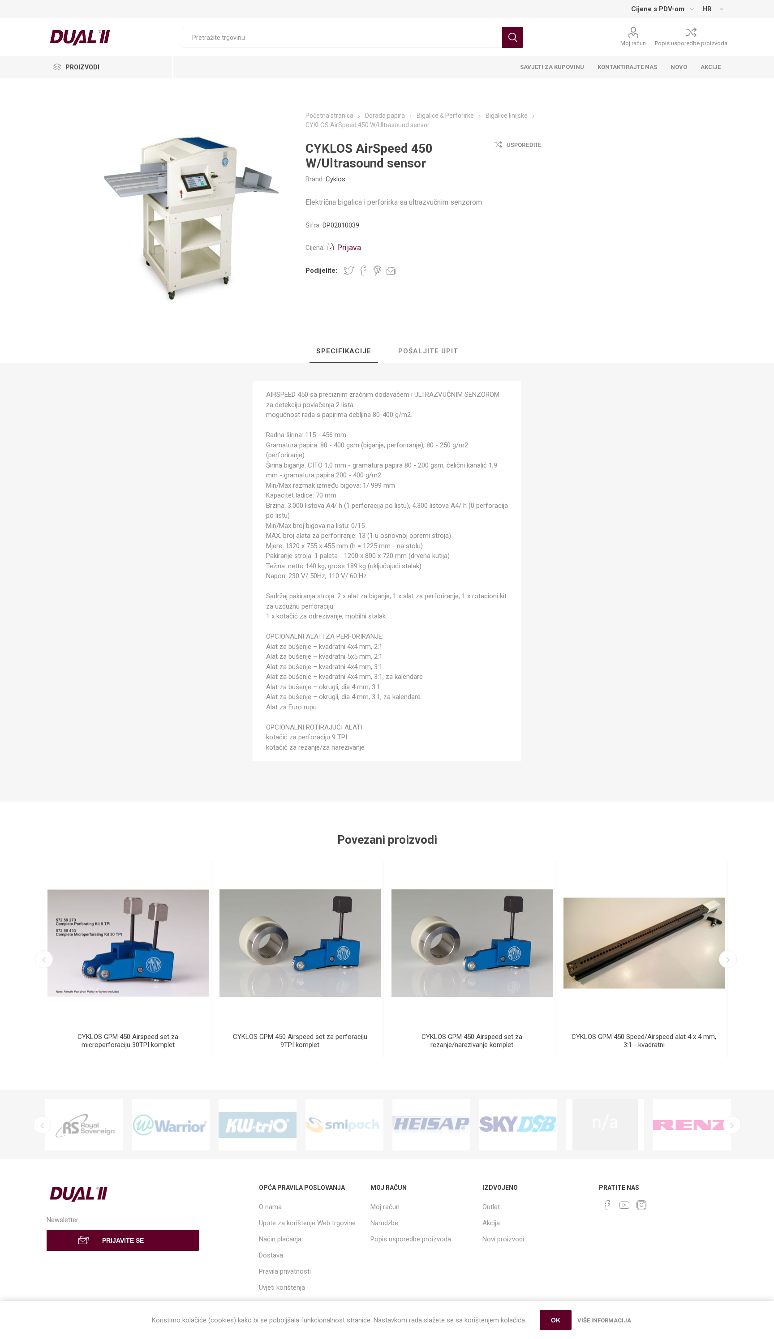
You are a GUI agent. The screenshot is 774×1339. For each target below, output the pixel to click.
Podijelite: (321, 270)
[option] (128, 959)
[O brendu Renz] (692, 1124)
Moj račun (633, 43)
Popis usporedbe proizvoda (691, 43)
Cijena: (315, 248)
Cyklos (335, 179)
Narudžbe (384, 1223)
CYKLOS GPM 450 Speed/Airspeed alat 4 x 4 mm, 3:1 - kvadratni (644, 1041)
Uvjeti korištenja (282, 1287)
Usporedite (524, 145)
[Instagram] (641, 1205)
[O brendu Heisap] (431, 1124)
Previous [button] (44, 959)
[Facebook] (607, 1205)
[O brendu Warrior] (171, 1124)
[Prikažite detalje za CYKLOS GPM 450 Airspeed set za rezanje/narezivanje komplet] (472, 943)
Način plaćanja (280, 1239)
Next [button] (728, 959)
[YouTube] (624, 1205)
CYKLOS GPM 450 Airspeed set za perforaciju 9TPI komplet (300, 1041)
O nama (270, 1207)
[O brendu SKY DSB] (518, 1124)
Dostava (271, 1255)
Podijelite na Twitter (349, 270)
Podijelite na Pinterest (377, 270)
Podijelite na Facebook (363, 270)
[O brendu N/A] (605, 1124)
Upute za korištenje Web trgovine (307, 1223)
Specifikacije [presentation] (343, 351)
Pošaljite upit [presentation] (428, 351)
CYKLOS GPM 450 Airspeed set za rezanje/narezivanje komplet (471, 1041)
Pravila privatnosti (285, 1271)
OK (555, 1320)
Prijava (349, 247)
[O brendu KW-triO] (258, 1124)
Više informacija (604, 1320)
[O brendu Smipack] (344, 1124)
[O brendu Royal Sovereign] (84, 1124)
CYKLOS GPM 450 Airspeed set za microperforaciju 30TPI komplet (127, 1041)
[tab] (344, 351)
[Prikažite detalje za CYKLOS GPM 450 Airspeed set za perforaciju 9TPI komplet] (300, 943)
